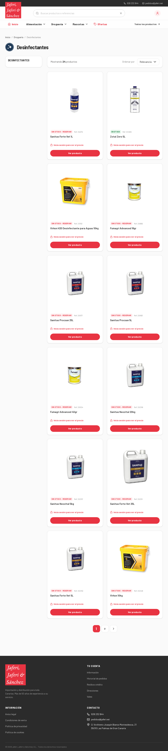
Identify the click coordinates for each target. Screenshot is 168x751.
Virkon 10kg (116, 595)
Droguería (57, 24)
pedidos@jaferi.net (154, 3)
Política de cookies (14, 732)
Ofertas (102, 24)
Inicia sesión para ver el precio (69, 145)
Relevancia (146, 61)
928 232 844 (132, 3)
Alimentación (34, 24)
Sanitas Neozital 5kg (62, 503)
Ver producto (75, 153)
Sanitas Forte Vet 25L (122, 503)
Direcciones (92, 690)
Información (93, 672)
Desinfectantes (19, 60)
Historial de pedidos (97, 678)
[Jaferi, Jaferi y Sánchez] (13, 10)
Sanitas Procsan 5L (121, 320)
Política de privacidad (16, 726)
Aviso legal (10, 714)
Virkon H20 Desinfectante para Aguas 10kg (74, 228)
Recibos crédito (95, 684)
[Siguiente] (113, 628)
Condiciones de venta (16, 720)
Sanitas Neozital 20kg (122, 411)
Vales (89, 696)
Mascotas (78, 24)
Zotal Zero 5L (117, 136)
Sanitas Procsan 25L (61, 320)
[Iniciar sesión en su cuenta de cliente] (157, 13)
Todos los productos (145, 24)
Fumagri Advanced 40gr (63, 411)
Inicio (15, 24)
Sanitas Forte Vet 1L (61, 136)
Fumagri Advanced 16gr (123, 228)
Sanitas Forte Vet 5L (61, 595)
